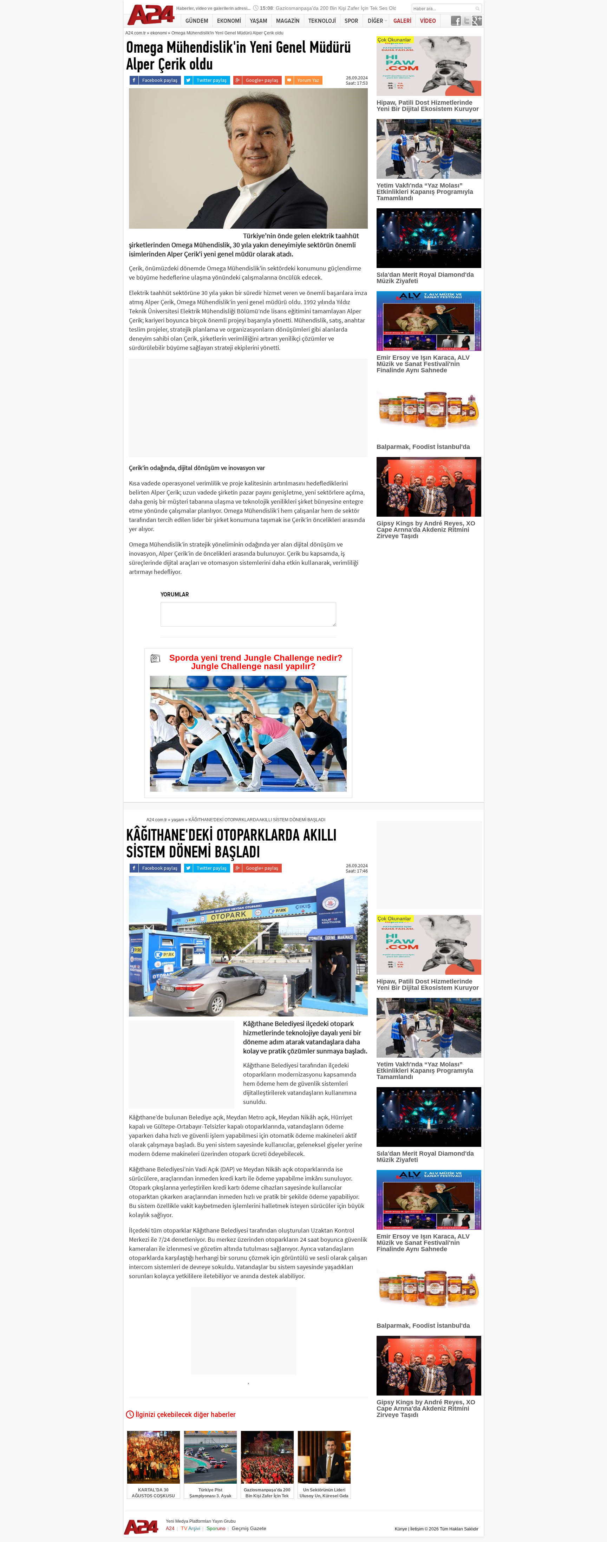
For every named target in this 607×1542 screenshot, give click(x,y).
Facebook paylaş (159, 80)
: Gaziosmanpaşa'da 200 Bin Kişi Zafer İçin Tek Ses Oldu (329, 8)
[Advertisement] (248, 408)
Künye (401, 1529)
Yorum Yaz (308, 80)
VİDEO (428, 21)
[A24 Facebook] (456, 23)
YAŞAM (258, 21)
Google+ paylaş (262, 80)
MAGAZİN (288, 21)
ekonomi (158, 33)
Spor (216, 1528)
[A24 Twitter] (466, 23)
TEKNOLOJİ (322, 21)
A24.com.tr (135, 33)
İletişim (417, 1529)
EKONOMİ (229, 21)
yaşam (177, 819)
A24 (170, 1528)
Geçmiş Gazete (249, 1528)
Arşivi (190, 1528)
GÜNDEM (196, 21)
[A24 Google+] (477, 23)
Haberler (185, 8)
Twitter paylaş (212, 80)
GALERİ (402, 21)
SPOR (351, 21)
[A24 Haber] (151, 25)
